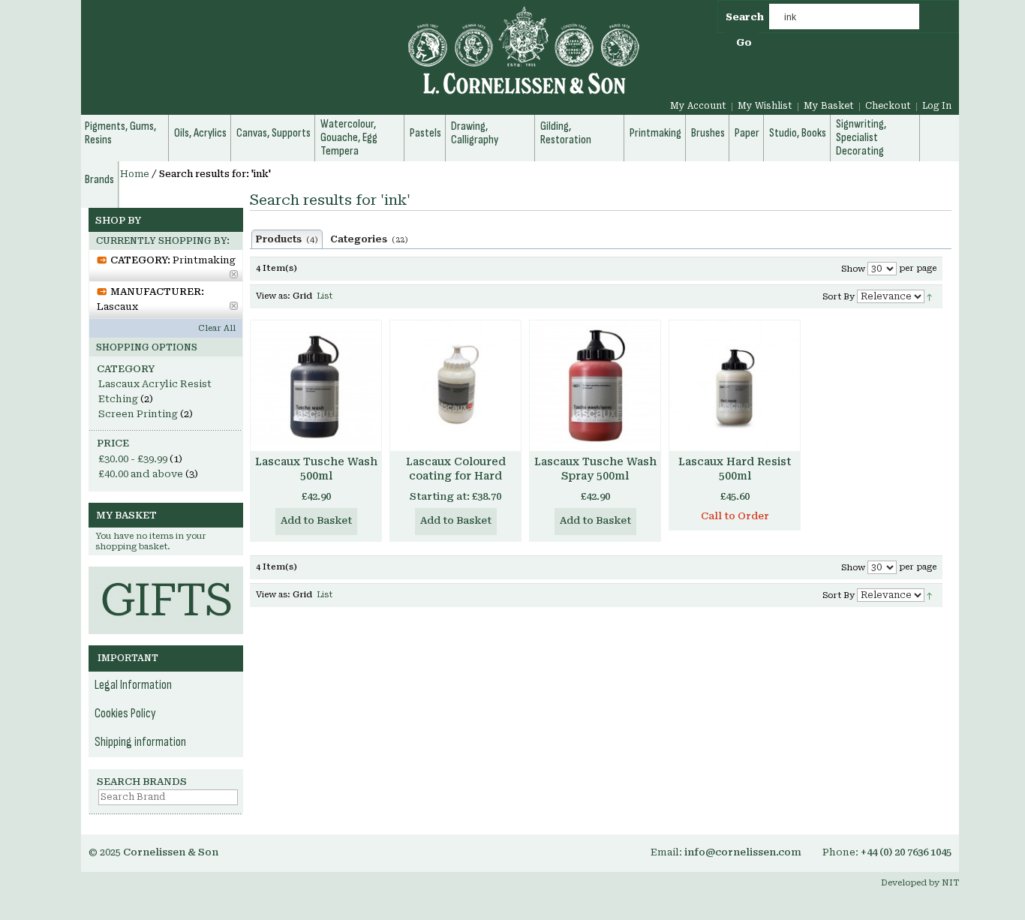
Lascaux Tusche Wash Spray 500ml (595, 468)
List (324, 296)
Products (287, 239)
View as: (273, 296)
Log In (936, 106)
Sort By (838, 297)
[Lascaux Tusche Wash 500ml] (316, 385)
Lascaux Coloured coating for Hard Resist (456, 475)
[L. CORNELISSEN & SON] (362, 59)
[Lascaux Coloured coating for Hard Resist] (455, 385)
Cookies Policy (125, 713)
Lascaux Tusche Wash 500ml (316, 468)
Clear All (217, 328)
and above (140, 474)
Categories (369, 239)
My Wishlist (765, 106)
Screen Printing (138, 413)
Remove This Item (234, 274)
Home (134, 174)
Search (745, 17)
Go (744, 42)
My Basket (829, 106)
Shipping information (140, 742)
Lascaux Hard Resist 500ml (735, 468)
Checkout (888, 106)
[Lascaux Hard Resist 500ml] (734, 385)
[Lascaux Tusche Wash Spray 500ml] (595, 385)
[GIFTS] (166, 573)
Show (853, 269)
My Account (698, 106)
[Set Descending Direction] (929, 296)
